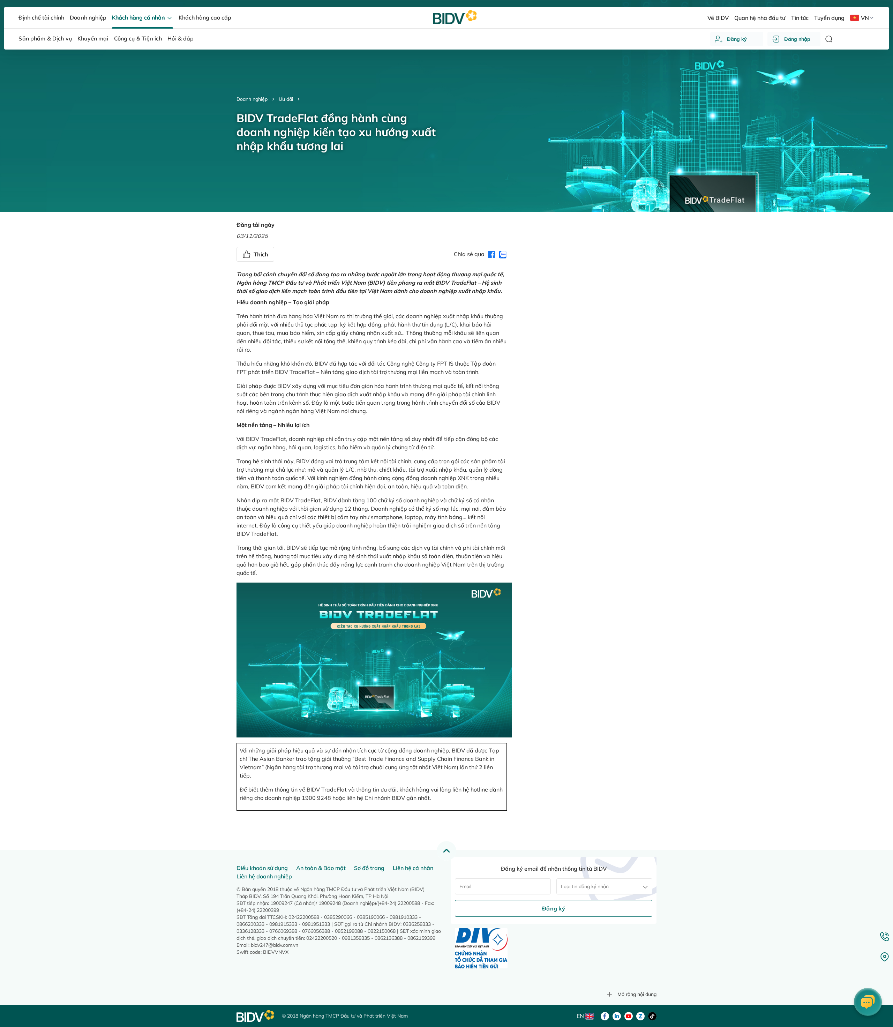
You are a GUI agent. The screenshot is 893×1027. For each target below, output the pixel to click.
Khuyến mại (92, 38)
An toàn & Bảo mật (321, 867)
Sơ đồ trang (369, 867)
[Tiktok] (652, 1015)
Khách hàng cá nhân (139, 17)
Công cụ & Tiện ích (138, 38)
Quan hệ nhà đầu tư (759, 17)
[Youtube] (628, 1015)
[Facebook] (605, 1015)
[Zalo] (640, 1015)
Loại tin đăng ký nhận (585, 886)
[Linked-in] (617, 1015)
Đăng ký (737, 39)
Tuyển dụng (829, 17)
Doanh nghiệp (252, 99)
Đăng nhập (797, 39)
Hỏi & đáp (180, 38)
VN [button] (865, 17)
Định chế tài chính (41, 17)
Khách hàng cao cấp (205, 17)
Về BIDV (718, 17)
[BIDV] (256, 1016)
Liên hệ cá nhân (413, 867)
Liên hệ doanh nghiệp (264, 876)
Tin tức (800, 17)
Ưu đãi (286, 99)
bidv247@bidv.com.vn (274, 945)
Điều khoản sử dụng (262, 867)
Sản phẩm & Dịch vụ (45, 38)
